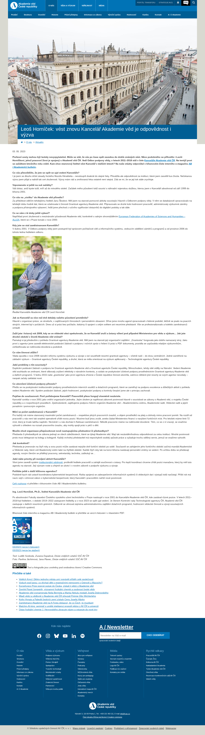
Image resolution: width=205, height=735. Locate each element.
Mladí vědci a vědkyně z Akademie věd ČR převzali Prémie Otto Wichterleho (57, 596)
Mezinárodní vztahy (53, 672)
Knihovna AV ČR (152, 662)
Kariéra (145, 15)
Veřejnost (87, 6)
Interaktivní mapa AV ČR (87, 689)
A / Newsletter (116, 627)
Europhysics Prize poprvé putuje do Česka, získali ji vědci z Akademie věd (56, 586)
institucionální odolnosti (51, 462)
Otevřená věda (152, 672)
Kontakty (81, 696)
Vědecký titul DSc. (53, 659)
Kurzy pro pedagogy (86, 676)
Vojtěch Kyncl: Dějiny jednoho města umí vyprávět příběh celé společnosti (56, 579)
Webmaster (171, 728)
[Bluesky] (56, 636)
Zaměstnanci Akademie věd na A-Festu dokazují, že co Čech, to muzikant (56, 603)
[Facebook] (39, 636)
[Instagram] (47, 636)
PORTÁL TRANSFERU (146, 3)
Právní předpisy (71, 15)
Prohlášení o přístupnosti (125, 728)
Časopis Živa (151, 659)
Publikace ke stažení (118, 669)
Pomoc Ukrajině (52, 662)
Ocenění (41, 15)
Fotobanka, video (116, 662)
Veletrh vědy (151, 679)
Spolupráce (50, 665)
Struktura (28, 15)
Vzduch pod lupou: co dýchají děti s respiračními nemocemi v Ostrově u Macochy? (60, 582)
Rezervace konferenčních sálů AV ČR (161, 676)
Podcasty (81, 665)
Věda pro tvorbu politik (54, 689)
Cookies (108, 728)
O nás (51, 6)
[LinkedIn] (73, 636)
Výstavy (81, 659)
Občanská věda (84, 682)
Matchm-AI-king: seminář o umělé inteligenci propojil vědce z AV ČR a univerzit (58, 606)
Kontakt (158, 15)
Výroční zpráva (114, 15)
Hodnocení (131, 15)
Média (101, 6)
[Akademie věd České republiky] (102, 708)
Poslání (14, 15)
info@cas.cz (125, 714)
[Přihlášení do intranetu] (178, 3)
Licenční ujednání (95, 728)
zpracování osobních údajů (109, 641)
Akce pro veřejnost (85, 655)
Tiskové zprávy (116, 655)
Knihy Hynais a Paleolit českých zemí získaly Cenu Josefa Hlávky (52, 599)
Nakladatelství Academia (155, 665)
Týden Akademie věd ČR (155, 669)
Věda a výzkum (68, 6)
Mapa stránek (79, 728)
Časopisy (81, 662)
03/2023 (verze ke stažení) (26, 550)
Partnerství (50, 686)
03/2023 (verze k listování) (25, 547)
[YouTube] (65, 636)
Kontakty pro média (117, 672)
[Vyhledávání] (193, 3)
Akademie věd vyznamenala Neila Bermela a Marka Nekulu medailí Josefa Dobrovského (63, 592)
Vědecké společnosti (54, 679)
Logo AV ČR (114, 665)
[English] (185, 3)
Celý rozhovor (19, 483)
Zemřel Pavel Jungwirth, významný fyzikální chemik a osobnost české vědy (57, 589)
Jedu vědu (82, 686)
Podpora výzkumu (53, 655)
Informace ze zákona (93, 15)
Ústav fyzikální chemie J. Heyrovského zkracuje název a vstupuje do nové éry (58, 609)
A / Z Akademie (174, 15)
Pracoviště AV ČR (153, 655)
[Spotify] (82, 636)
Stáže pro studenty (85, 679)
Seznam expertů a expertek (121, 659)
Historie (55, 15)
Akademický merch (85, 692)
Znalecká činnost (52, 682)
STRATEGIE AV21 (166, 3)
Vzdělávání (50, 676)
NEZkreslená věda (85, 672)
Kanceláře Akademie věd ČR (159, 160)
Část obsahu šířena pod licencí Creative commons (102, 717)
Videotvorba (82, 669)
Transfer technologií (53, 669)
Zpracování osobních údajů (151, 728)
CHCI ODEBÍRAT (155, 635)
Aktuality (39, 142)
